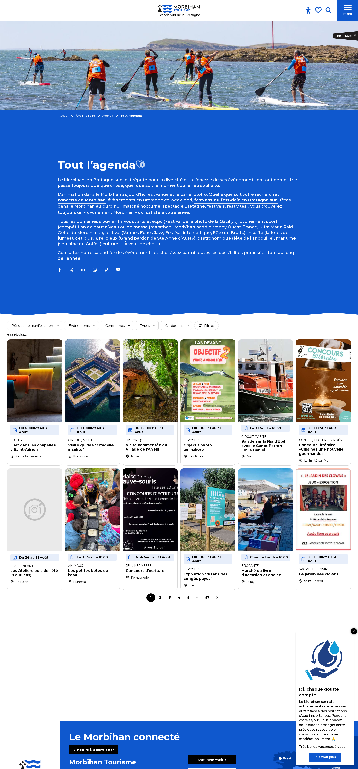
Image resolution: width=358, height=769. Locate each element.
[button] (328, 10)
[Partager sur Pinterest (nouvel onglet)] (106, 270)
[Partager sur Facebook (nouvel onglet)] (60, 270)
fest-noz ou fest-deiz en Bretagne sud (236, 199)
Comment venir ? (212, 760)
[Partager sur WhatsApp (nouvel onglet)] (95, 270)
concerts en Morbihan (82, 199)
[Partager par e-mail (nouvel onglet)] (118, 270)
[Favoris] (318, 10)
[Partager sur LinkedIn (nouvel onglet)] (83, 270)
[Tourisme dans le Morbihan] (179, 10)
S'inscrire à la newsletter (94, 750)
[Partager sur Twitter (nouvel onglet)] (71, 270)
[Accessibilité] (308, 10)
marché (131, 206)
